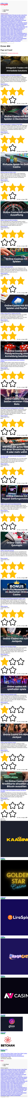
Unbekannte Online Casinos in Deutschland (16, 38)
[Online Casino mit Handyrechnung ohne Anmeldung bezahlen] (14, 350)
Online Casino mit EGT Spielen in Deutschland (11, 124)
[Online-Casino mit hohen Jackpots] (14, 637)
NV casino (3, 1014)
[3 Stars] (21, 91)
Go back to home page (13, 53)
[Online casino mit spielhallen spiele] (14, 685)
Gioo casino (3, 1032)
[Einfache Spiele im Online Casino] (14, 162)
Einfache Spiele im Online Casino (8, 172)
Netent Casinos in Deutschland (15, 25)
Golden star (3, 897)
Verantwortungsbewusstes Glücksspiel (13, 1054)
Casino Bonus (4, 1053)
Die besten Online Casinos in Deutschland (13, 21)
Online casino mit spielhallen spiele (9, 694)
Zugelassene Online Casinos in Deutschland (11, 41)
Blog (4, 11)
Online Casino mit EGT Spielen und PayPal (11, 313)
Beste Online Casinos (12, 1053)
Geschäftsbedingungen (6, 1056)
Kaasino (2, 858)
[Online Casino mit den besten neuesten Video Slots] (14, 398)
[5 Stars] (13, 100)
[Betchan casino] (8, 1048)
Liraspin (2, 936)
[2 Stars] (13, 91)
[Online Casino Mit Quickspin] (14, 541)
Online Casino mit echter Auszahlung (9, 220)
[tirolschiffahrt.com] (4, 7)
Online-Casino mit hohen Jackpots (8, 646)
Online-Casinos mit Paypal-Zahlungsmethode (11, 503)
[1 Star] (5, 91)
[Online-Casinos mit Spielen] (14, 257)
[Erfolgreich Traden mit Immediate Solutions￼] (14, 65)
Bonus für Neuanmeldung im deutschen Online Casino (13, 598)
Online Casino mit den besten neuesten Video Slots (12, 408)
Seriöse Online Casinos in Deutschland (15, 34)
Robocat (2, 975)
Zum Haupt (6, 10)
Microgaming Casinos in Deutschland (15, 22)
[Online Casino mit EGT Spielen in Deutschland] (14, 114)
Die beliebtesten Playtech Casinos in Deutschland (12, 19)
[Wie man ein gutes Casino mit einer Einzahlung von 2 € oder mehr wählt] (14, 446)
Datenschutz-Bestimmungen (17, 1056)
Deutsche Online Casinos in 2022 (14, 18)
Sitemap (2, 1054)
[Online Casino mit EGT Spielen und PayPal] (14, 304)
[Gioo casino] (12, 1031)
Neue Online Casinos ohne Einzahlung (12, 26)
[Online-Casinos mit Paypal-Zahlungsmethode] (14, 494)
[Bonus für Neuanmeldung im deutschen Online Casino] (14, 589)
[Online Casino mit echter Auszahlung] (14, 210)
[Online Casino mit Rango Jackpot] (14, 733)
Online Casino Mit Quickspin (7, 550)
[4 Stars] (5, 100)
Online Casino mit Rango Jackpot (8, 742)
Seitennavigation (4, 13)
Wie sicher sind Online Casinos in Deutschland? (11, 39)
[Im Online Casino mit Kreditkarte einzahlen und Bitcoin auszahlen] (14, 781)
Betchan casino (4, 1049)
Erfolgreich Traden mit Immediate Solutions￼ (11, 75)
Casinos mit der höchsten (6, 15)
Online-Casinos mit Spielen (7, 266)
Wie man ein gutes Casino (18, 15)
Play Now (3, 859)
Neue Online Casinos (22, 1053)
